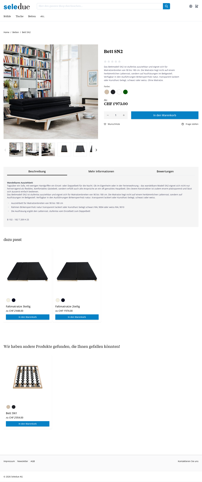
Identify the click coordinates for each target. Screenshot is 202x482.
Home (6, 32)
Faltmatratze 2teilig (67, 306)
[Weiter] (96, 150)
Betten (15, 32)
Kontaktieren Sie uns (188, 461)
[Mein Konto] (191, 6)
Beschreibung (37, 171)
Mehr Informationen (101, 171)
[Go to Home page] (17, 6)
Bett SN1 (11, 413)
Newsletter (22, 461)
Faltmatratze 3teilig (18, 306)
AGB (33, 461)
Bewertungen (165, 171)
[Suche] (166, 6)
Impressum (9, 461)
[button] (113, 61)
